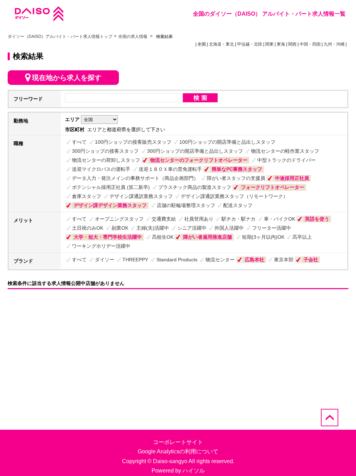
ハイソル (194, 471)
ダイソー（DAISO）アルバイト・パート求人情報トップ (60, 36)
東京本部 (283, 259)
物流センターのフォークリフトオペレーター (199, 160)
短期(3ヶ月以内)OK (263, 237)
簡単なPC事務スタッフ (237, 169)
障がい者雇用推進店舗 (207, 237)
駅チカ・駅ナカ (238, 219)
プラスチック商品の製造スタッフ (194, 187)
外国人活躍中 (229, 228)
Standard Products (176, 259)
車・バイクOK (279, 219)
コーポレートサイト (178, 442)
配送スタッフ (237, 205)
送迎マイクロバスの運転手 (101, 169)
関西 (292, 44)
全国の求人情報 (133, 36)
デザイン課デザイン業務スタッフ (110, 205)
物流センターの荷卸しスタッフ (106, 160)
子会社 (311, 259)
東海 (281, 44)
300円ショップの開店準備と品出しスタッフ (195, 151)
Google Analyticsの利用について (178, 451)
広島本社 (254, 259)
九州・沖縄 (334, 44)
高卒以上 (302, 237)
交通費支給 (164, 219)
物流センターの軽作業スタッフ (285, 151)
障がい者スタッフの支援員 (236, 178)
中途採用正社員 (292, 178)
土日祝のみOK (87, 228)
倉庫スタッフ (86, 196)
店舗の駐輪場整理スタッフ (186, 205)
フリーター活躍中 (271, 228)
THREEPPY (135, 259)
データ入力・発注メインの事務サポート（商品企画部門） (135, 178)
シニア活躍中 (192, 228)
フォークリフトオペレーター (272, 187)
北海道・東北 (221, 44)
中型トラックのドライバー (286, 160)
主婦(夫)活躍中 (152, 228)
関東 (269, 44)
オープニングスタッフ (119, 219)
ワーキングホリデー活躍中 (101, 246)
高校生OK (162, 237)
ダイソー (104, 259)
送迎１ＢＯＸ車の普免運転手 (170, 169)
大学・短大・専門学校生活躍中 (108, 237)
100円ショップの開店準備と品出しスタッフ (227, 142)
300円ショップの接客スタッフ (105, 151)
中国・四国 (310, 44)
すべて (79, 142)
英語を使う (317, 219)
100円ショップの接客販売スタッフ (133, 142)
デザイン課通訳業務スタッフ (141, 196)
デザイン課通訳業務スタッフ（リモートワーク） (234, 196)
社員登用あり (198, 219)
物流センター (220, 259)
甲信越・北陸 (249, 44)
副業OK (120, 228)
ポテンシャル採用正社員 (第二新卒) (111, 187)
